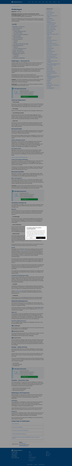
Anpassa (31, 237)
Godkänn (40, 237)
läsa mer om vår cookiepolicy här (39, 235)
